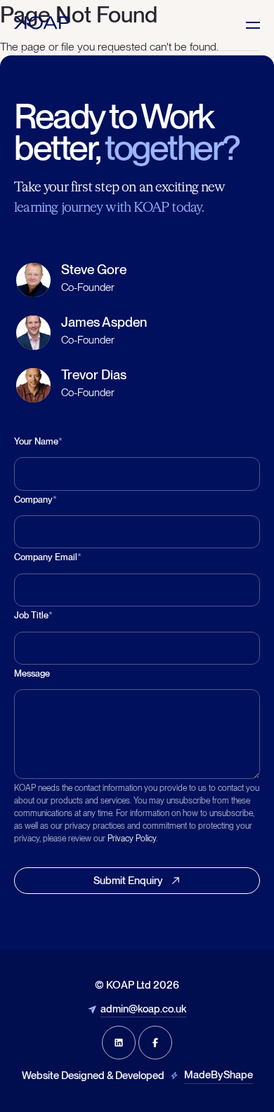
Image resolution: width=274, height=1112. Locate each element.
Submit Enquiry (128, 880)
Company (35, 499)
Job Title (33, 615)
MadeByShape (218, 1075)
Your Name (38, 441)
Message (32, 673)
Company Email (47, 557)
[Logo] (42, 22)
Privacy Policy (131, 838)
